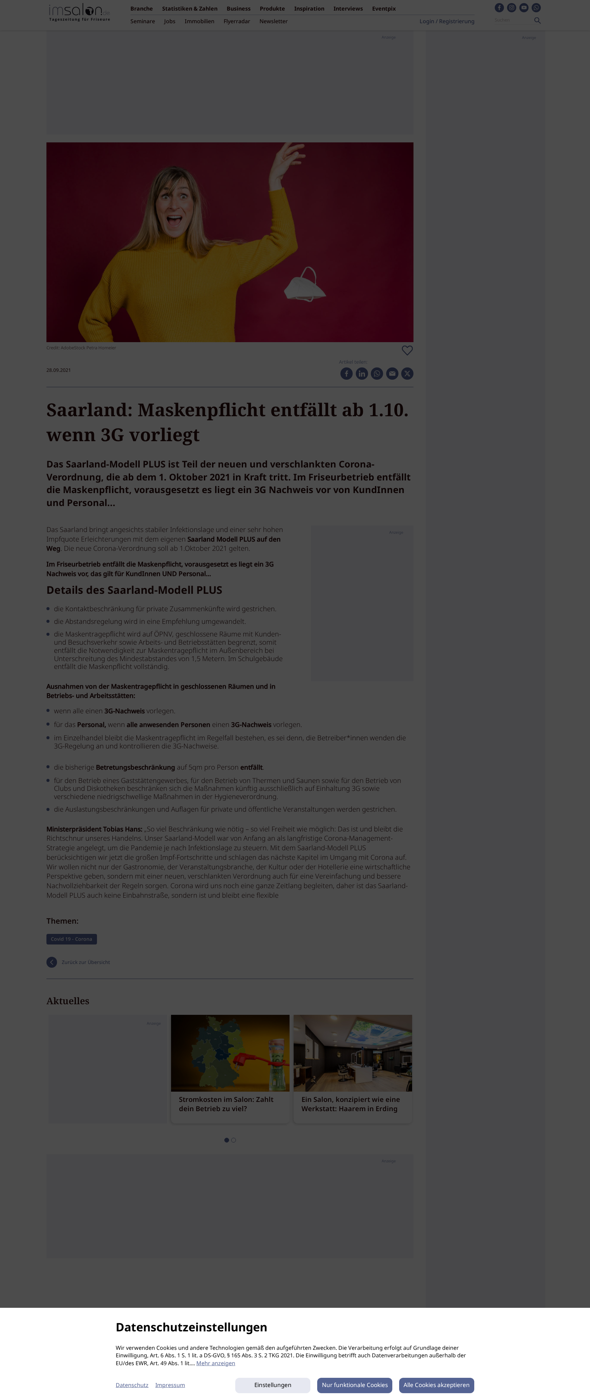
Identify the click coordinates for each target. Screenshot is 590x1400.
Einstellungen (273, 1385)
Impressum (170, 1385)
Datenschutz (132, 1385)
